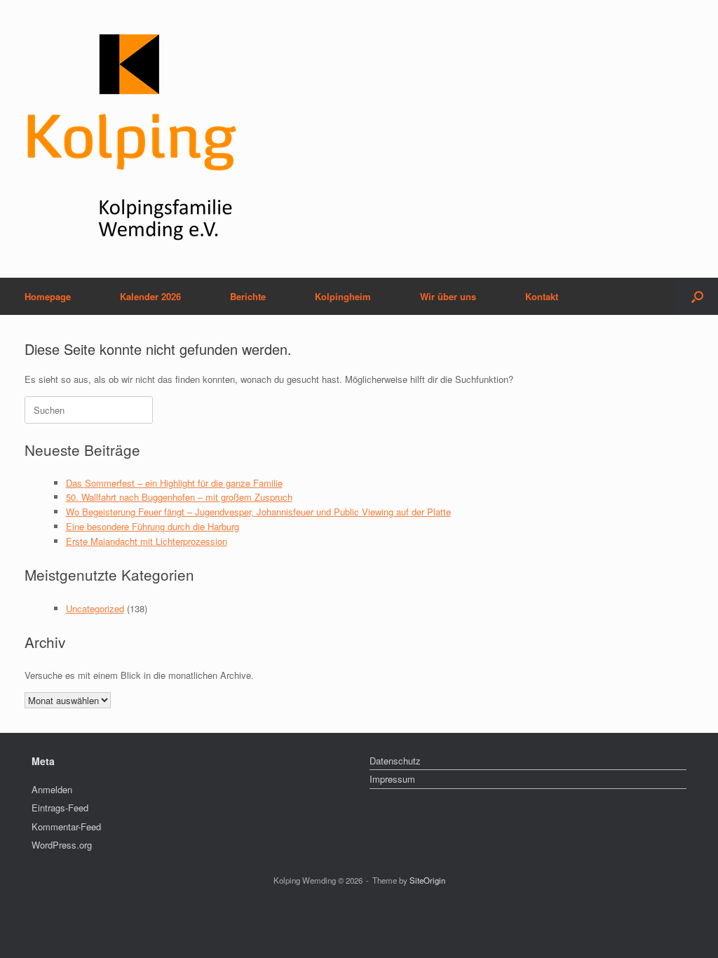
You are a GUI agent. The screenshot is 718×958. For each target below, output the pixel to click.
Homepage (48, 296)
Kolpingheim (343, 296)
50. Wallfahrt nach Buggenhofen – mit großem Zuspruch (179, 497)
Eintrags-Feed (60, 807)
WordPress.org (62, 844)
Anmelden (52, 789)
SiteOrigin (427, 880)
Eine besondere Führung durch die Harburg (152, 526)
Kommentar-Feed (66, 826)
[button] (697, 296)
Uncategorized (95, 608)
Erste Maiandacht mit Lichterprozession (146, 541)
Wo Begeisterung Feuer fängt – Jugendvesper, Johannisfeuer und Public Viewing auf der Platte (258, 511)
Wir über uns (448, 296)
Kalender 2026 (150, 296)
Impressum (392, 778)
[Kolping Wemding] (132, 139)
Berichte (248, 296)
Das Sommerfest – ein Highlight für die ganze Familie (174, 483)
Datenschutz (395, 760)
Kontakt (541, 296)
